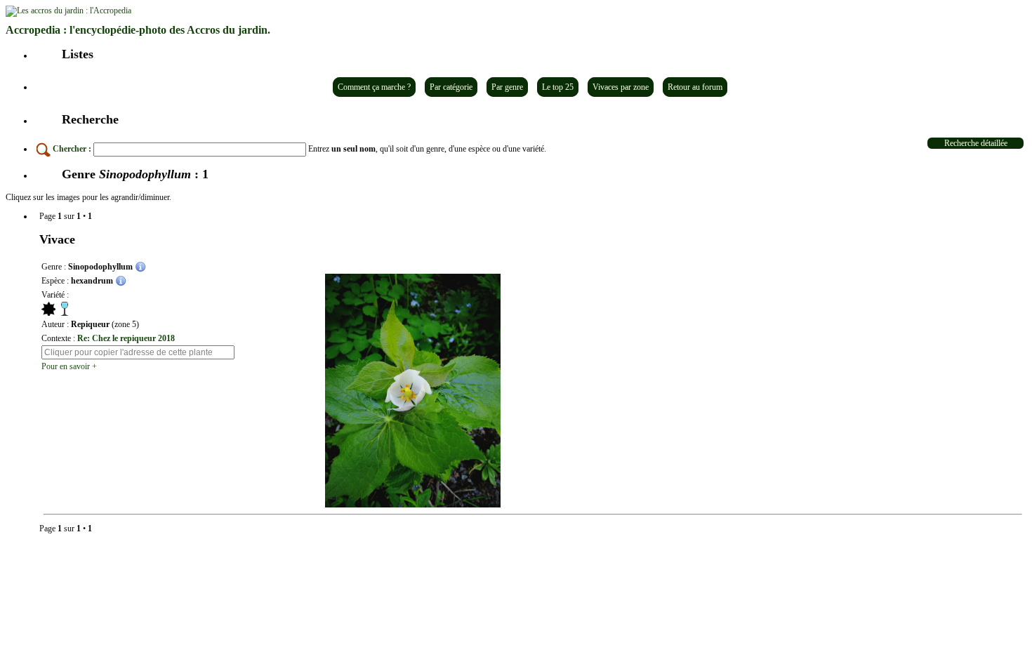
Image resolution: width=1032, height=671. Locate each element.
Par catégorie (451, 87)
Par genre (507, 87)
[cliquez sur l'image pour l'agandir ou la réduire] (413, 390)
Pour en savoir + (69, 366)
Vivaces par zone (621, 87)
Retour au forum (695, 87)
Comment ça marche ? (374, 87)
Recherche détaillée (975, 143)
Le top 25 (558, 87)
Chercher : (72, 149)
